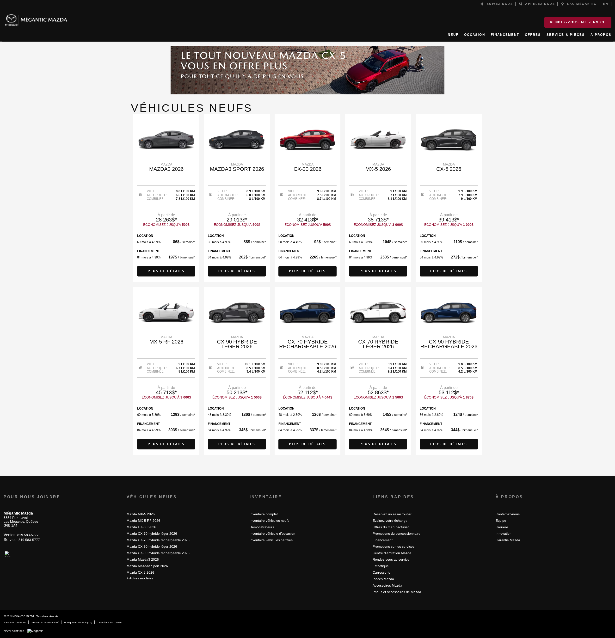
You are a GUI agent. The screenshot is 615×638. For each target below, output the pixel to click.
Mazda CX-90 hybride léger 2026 (152, 546)
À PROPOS (600, 35)
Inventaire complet (264, 514)
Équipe (501, 520)
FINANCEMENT (505, 35)
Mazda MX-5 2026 (141, 514)
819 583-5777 (28, 535)
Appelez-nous (539, 4)
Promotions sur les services (393, 546)
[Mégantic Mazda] (36, 18)
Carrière (502, 527)
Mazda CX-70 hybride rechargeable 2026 (158, 540)
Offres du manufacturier (391, 527)
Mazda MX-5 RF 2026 (143, 520)
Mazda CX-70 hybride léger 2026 (152, 533)
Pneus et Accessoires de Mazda (397, 592)
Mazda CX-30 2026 (141, 527)
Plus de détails (166, 271)
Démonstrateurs (262, 527)
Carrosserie (381, 572)
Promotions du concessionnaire (396, 533)
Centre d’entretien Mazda (392, 553)
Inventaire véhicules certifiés (271, 540)
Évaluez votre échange (390, 520)
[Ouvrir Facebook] (8, 554)
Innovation (503, 533)
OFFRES (533, 35)
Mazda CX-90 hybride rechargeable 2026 (158, 553)
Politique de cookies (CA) (78, 622)
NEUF (453, 35)
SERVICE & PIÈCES (566, 35)
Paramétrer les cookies (109, 622)
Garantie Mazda (508, 540)
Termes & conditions (15, 622)
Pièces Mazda (383, 579)
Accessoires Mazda (387, 585)
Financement (383, 540)
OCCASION (474, 35)
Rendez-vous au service (578, 22)
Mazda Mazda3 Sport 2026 (147, 566)
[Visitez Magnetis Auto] (36, 631)
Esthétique (381, 566)
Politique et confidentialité (45, 622)
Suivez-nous (498, 4)
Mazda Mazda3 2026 (143, 559)
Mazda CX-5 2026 (140, 572)
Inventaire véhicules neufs (269, 520)
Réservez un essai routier (392, 514)
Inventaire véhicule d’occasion (272, 533)
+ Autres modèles (140, 578)
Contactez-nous (508, 514)
